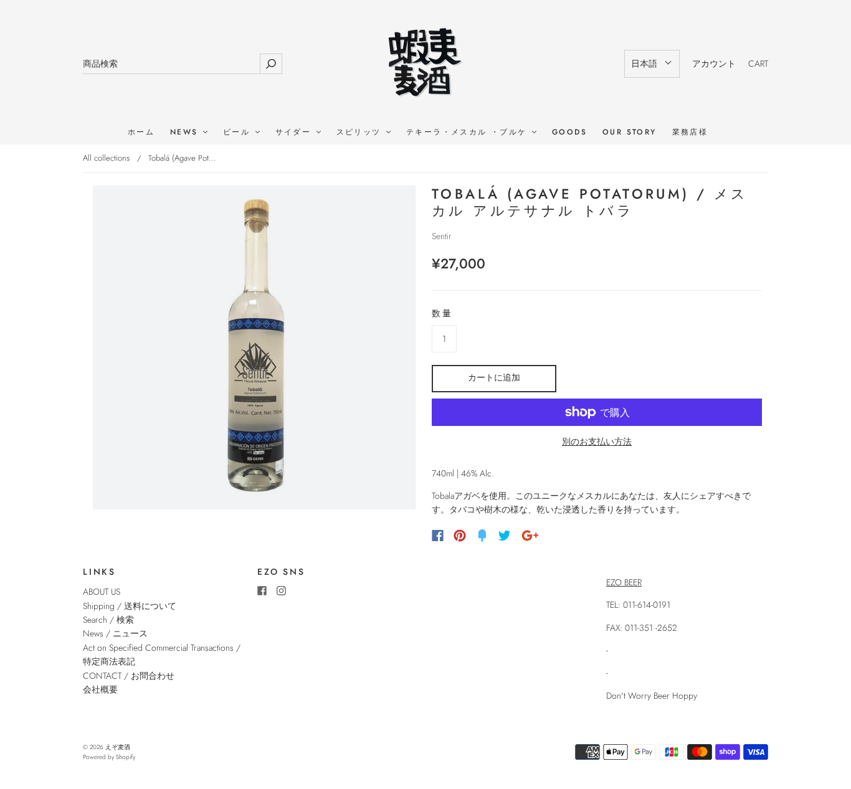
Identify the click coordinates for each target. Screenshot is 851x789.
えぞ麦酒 (117, 747)
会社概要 (100, 689)
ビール (238, 132)
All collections (106, 158)
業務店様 (690, 132)
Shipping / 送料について (134, 606)
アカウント (714, 63)
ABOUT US (101, 591)
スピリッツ (360, 132)
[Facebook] (438, 535)
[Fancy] (482, 535)
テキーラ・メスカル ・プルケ (468, 132)
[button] (652, 63)
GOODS (569, 132)
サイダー (295, 132)
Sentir (442, 236)
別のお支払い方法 (597, 441)
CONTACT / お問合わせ (128, 675)
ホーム (141, 132)
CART (758, 63)
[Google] (530, 535)
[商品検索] (171, 64)
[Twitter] (504, 535)
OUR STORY (629, 132)
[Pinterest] (460, 535)
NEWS (186, 132)
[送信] (271, 64)
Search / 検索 (108, 619)
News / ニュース (115, 633)
